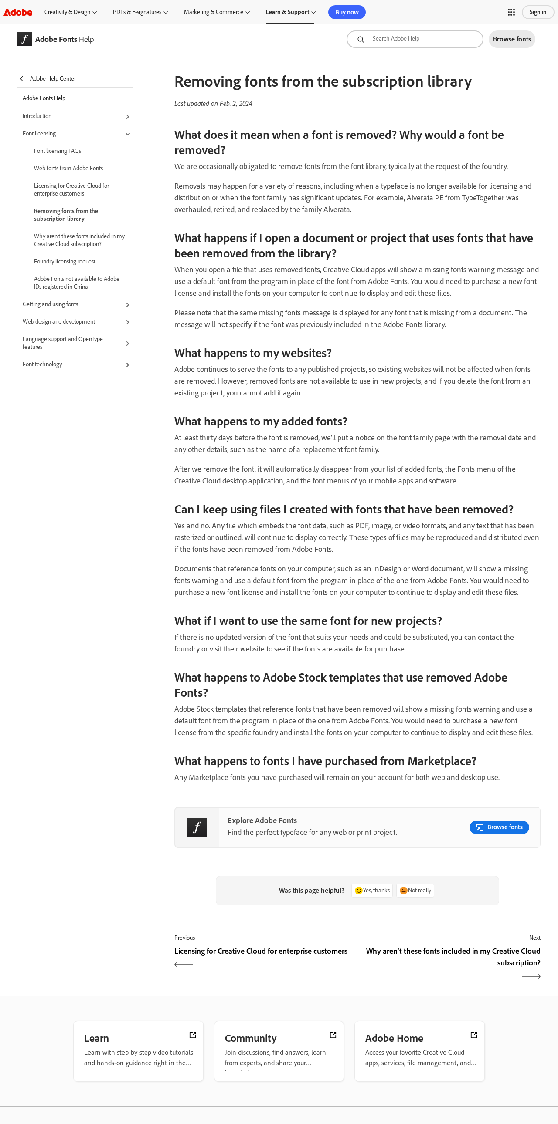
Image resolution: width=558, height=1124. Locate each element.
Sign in (538, 12)
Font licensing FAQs (57, 151)
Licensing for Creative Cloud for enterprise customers (71, 189)
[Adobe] (18, 12)
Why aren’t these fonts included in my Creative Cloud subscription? (79, 240)
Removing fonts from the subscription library (66, 215)
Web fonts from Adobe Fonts (68, 168)
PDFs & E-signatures (137, 12)
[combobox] (415, 39)
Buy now (347, 12)
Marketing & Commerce (213, 12)
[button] (511, 12)
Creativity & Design (67, 12)
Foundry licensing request (64, 261)
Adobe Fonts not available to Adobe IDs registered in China (76, 282)
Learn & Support (287, 12)
